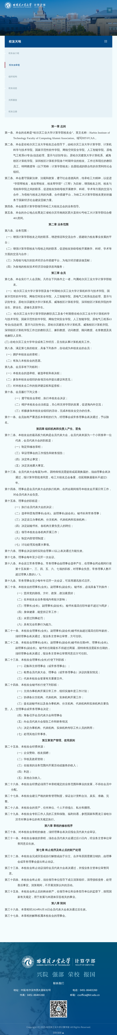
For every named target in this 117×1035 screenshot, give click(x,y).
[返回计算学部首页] (25, 3)
